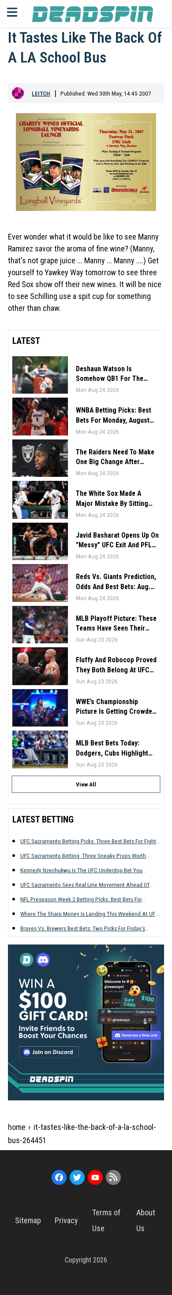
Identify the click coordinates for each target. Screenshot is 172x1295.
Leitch (41, 93)
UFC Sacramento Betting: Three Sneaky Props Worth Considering (83, 856)
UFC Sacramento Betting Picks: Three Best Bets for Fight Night (88, 841)
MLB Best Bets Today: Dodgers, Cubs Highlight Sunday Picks (112, 748)
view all (86, 784)
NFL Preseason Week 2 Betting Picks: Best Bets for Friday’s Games (81, 899)
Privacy (66, 1220)
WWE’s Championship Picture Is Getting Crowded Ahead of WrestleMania (116, 707)
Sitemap (28, 1220)
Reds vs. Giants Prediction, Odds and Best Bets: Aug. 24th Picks (116, 582)
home (17, 1127)
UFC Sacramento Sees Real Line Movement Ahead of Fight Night (85, 885)
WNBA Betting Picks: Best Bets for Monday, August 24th (113, 415)
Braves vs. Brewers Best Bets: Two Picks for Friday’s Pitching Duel (82, 928)
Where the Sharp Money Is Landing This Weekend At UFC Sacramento (89, 914)
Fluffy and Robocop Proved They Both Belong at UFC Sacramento (116, 665)
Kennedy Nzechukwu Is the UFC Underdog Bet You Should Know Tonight (81, 870)
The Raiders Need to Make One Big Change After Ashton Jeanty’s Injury (115, 457)
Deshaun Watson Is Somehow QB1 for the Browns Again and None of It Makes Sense (116, 374)
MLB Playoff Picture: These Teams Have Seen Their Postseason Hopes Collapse (118, 624)
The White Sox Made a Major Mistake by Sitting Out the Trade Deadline (112, 499)
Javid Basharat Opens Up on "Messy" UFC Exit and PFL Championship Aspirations (117, 540)
